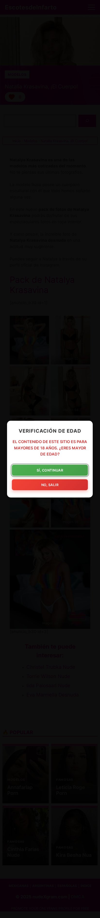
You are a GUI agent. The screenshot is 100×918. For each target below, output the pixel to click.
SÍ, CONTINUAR (50, 470)
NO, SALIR (50, 484)
